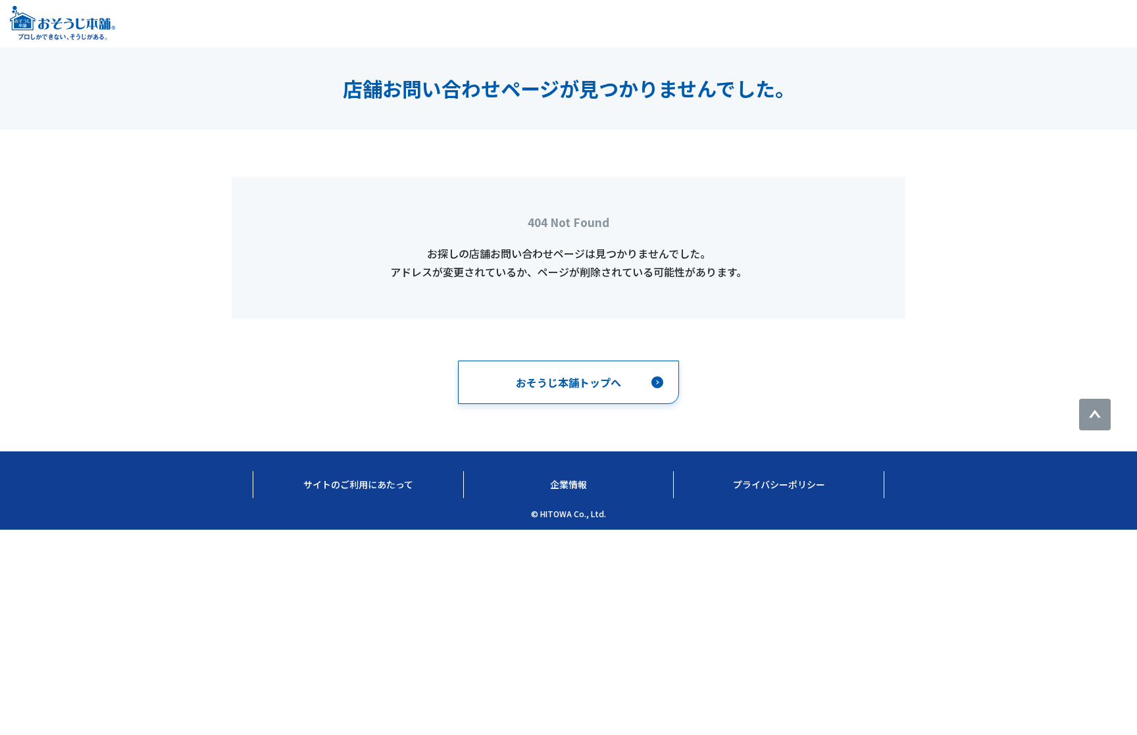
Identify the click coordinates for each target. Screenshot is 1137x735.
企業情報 (568, 484)
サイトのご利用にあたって (358, 484)
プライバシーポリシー (779, 484)
